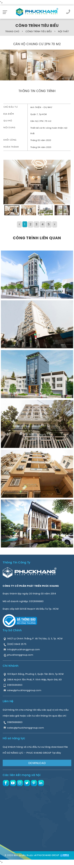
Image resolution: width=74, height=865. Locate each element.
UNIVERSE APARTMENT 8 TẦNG (26, 437)
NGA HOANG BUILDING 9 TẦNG (26, 387)
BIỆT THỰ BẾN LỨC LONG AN (23, 537)
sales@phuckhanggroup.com (25, 727)
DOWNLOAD (37, 763)
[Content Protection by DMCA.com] (64, 855)
